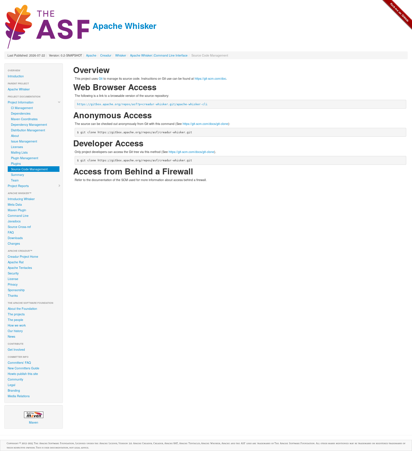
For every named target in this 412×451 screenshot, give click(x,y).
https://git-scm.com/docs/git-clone (205, 123)
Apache (91, 55)
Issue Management (24, 141)
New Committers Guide (23, 368)
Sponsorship (16, 290)
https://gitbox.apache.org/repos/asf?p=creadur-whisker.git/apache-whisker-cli (142, 104)
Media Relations (19, 396)
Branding (14, 390)
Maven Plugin (17, 210)
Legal (11, 385)
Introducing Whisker (21, 199)
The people (15, 320)
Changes (14, 243)
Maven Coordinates (24, 119)
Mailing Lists (19, 152)
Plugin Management (24, 158)
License (13, 279)
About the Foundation (22, 308)
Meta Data (15, 204)
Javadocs (14, 221)
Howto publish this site (23, 374)
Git (101, 78)
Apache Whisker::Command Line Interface (159, 55)
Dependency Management (29, 124)
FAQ (11, 232)
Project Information (20, 102)
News (11, 336)
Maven (33, 422)
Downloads (15, 238)
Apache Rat (16, 262)
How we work (17, 325)
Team (15, 180)
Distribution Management (28, 130)
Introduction (16, 76)
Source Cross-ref (19, 227)
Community (15, 379)
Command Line (18, 215)
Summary (17, 174)
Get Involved (16, 349)
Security (13, 273)
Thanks (13, 295)
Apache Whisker (123, 25)
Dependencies (20, 113)
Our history (15, 331)
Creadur (105, 55)
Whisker (120, 55)
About (15, 135)
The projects (16, 314)
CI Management (22, 108)
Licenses (17, 147)
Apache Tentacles (20, 267)
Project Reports (18, 186)
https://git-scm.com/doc (210, 78)
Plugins (16, 163)
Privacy (13, 284)
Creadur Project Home (23, 256)
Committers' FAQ (19, 362)
